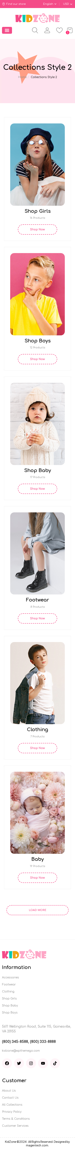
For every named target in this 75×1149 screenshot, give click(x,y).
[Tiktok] (55, 1063)
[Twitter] (19, 1063)
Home (22, 77)
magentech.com (37, 1145)
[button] (7, 30)
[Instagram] (31, 1063)
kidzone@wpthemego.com (21, 1050)
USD (66, 4)
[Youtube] (43, 1063)
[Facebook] (7, 1063)
